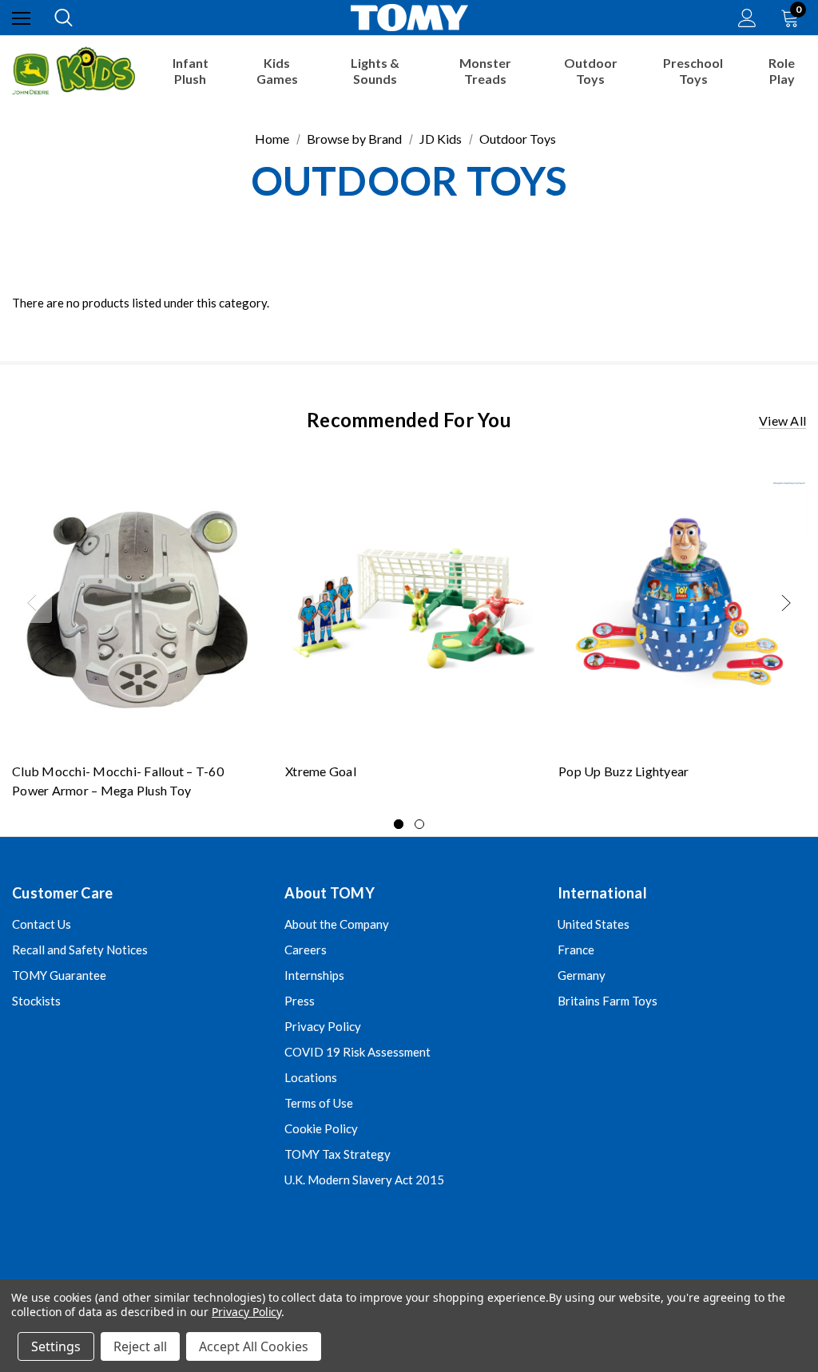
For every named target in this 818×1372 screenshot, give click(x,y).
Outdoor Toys (590, 70)
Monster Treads (485, 70)
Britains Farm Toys (607, 1000)
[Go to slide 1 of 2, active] (398, 824)
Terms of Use (318, 1103)
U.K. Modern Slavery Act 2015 (364, 1179)
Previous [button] (32, 603)
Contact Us (41, 924)
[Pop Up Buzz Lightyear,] (683, 604)
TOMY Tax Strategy (337, 1154)
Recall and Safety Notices (80, 949)
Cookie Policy (321, 1128)
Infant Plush (190, 70)
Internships (314, 975)
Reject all (140, 1346)
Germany (582, 975)
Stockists (36, 1000)
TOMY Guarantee (59, 975)
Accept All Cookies (253, 1346)
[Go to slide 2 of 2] (419, 824)
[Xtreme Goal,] (409, 604)
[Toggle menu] (21, 18)
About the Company (336, 924)
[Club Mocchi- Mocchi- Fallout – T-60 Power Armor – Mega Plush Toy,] (136, 604)
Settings (56, 1346)
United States (593, 924)
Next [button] (786, 603)
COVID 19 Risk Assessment (357, 1052)
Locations (310, 1077)
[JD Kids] (73, 70)
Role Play (781, 70)
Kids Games (277, 70)
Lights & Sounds (375, 70)
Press (299, 1000)
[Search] (63, 17)
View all (782, 420)
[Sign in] (747, 18)
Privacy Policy (322, 1026)
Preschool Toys (693, 70)
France (576, 949)
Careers (305, 949)
